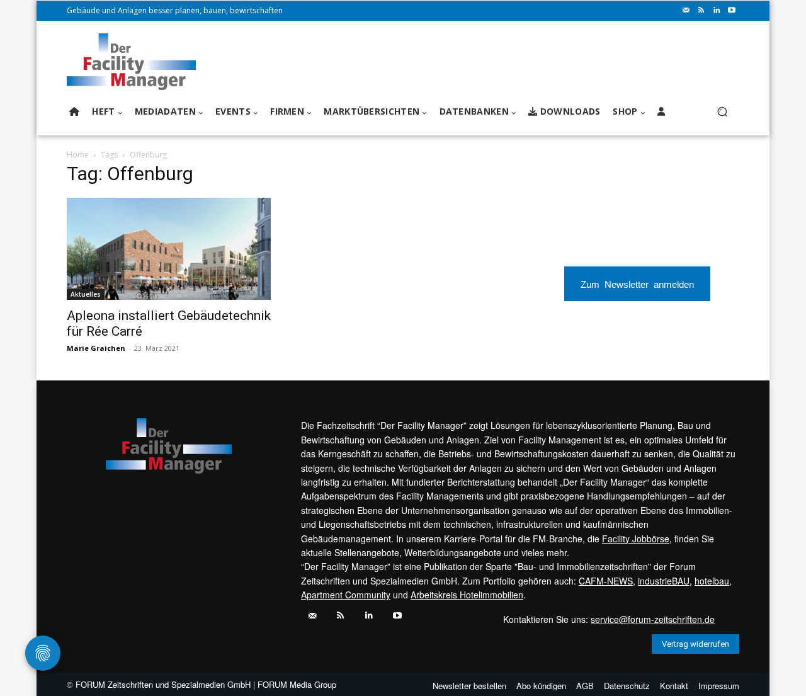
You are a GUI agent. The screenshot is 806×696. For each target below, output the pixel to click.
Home (78, 154)
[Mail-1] (686, 10)
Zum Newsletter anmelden (637, 283)
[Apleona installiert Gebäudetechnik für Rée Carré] (169, 249)
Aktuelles (86, 294)
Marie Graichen (96, 348)
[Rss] (701, 10)
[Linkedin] (716, 10)
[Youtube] (731, 10)
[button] (722, 112)
